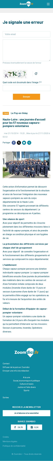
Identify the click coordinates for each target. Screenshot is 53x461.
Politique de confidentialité (14, 446)
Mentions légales (10, 441)
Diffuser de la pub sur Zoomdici (16, 367)
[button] (48, 4)
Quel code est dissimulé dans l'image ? (21, 82)
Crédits (6, 437)
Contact (6, 364)
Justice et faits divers (26, 387)
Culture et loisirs (26, 384)
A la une (26, 377)
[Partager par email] (24, 143)
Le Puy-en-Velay (19, 113)
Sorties (6, 397)
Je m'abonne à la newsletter (26, 413)
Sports (26, 390)
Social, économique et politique (26, 381)
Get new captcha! (36, 73)
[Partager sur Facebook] (14, 143)
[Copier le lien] (29, 143)
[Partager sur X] (19, 143)
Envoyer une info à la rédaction (16, 371)
